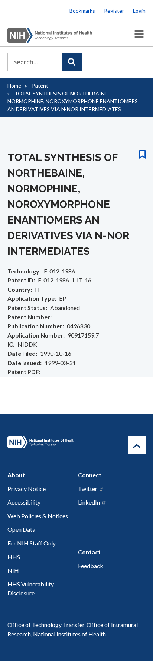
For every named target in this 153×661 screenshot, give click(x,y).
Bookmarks (82, 10)
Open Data (21, 529)
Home (14, 85)
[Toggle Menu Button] (139, 34)
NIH (13, 570)
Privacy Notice (26, 488)
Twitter (87, 488)
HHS (13, 556)
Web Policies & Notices (37, 515)
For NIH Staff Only (31, 543)
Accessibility (23, 502)
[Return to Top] (137, 445)
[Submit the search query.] (72, 62)
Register (114, 10)
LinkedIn (89, 502)
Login (139, 10)
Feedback (90, 565)
